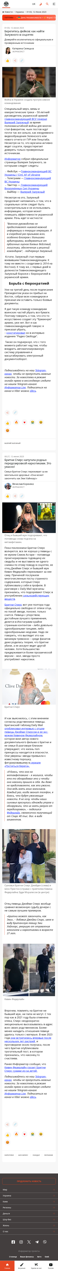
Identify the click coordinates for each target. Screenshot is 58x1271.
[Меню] (54, 4)
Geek (47, 1257)
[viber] (44, 1242)
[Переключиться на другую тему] (40, 4)
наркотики (9, 1155)
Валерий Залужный (32, 191)
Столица (13, 1257)
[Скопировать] (22, 60)
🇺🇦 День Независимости (29, 17)
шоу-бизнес (23, 1155)
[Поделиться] (15, 60)
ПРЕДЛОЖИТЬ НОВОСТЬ (29, 1181)
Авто (39, 1257)
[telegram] (37, 1242)
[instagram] (21, 1242)
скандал (36, 1155)
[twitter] (29, 1242)
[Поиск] (47, 4)
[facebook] (13, 1242)
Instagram (48, 1155)
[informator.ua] (6, 4)
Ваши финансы (27, 1257)
